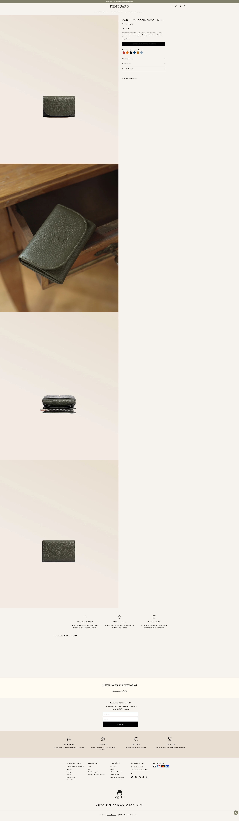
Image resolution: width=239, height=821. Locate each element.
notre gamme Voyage (126, 1)
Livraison (112, 769)
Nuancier (69, 769)
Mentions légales (93, 772)
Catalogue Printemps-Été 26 (75, 766)
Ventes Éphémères (72, 780)
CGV (89, 766)
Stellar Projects (111, 815)
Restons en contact (115, 780)
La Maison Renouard (134, 12)
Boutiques (70, 772)
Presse (69, 774)
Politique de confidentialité (96, 774)
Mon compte (113, 766)
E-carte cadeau (114, 774)
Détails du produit (128, 59)
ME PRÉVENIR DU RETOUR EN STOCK (144, 44)
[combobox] (172, 6)
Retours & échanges (116, 772)
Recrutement (71, 777)
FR (172, 6)
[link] (136, 91)
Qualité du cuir (126, 63)
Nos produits (100, 12)
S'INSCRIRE (120, 724)
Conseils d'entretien (128, 69)
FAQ (89, 769)
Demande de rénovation (117, 777)
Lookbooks (116, 12)
